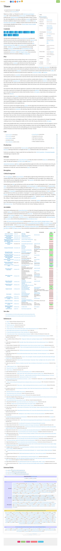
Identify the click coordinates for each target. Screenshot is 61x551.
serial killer (18, 74)
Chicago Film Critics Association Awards (9, 252)
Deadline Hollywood (12, 398)
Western (51, 518)
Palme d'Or (32, 40)
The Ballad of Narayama (35, 496)
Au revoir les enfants (43, 517)
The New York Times (9, 204)
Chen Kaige (10, 217)
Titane (7, 472)
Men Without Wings (15, 484)
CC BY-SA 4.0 (30, 534)
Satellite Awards (9, 308)
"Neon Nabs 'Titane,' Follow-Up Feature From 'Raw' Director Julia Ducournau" (32, 342)
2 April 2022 (16, 308)
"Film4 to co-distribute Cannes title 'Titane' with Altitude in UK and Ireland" (29, 363)
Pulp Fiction (42, 499)
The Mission (19, 497)
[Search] (22, 1)
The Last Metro (50, 516)
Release (16, 32)
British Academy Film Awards (9, 298)
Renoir (51, 521)
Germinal (29, 518)
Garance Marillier (50, 28)
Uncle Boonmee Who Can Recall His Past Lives (42, 503)
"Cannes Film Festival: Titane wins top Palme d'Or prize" (16, 400)
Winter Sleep (31, 504)
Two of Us (41, 522)
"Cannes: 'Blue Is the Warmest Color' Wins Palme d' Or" (25, 401)
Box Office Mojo (12, 325)
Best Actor (23, 248)
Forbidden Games (23, 512)
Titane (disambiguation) (15, 11)
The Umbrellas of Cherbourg (50, 489)
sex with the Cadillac (37, 72)
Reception (20, 32)
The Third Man (15, 487)
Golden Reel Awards (9, 300)
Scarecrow (18, 493)
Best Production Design (26, 289)
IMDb (10, 470)
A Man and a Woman (48, 513)
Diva (55, 516)
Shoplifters (53, 504)
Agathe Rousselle (50, 27)
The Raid (19, 528)
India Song (13, 516)
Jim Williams (49, 35)
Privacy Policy (40, 541)
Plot (4, 32)
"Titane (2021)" (9, 368)
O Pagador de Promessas (34, 489)
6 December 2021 (17, 241)
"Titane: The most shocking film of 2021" (24, 371)
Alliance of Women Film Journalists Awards (8, 263)
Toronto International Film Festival (9, 236)
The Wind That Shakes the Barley (47, 502)
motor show (46, 67)
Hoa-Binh (24, 514)
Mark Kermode (43, 187)
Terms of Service (34, 541)
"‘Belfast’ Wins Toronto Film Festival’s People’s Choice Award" (21, 403)
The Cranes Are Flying (44, 488)
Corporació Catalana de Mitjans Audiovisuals (44, 450)
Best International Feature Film (33, 223)
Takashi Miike (51, 186)
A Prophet (23, 521)
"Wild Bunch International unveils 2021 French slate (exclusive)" (30, 350)
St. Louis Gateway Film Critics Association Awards (8, 257)
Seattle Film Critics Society (8, 276)
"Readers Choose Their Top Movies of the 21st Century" (16, 395)
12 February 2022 (17, 288)
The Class (24, 503)
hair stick (19, 70)
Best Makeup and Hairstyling (27, 249)
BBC (13, 184)
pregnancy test (16, 80)
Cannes (52, 51)
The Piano (21, 215)
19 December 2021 (17, 257)
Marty (23, 488)
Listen (58, 1)
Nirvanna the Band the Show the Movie (36, 531)
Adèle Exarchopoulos (50, 217)
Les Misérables (36, 522)
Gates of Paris (35, 512)
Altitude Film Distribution (9, 164)
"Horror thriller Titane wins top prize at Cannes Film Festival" (17, 330)
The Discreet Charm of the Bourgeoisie (41, 514)
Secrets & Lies (54, 499)
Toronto (28, 161)
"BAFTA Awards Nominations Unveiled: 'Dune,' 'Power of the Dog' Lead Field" (32, 453)
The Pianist (21, 502)
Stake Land (14, 528)
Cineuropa (42, 345)
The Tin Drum (43, 495)
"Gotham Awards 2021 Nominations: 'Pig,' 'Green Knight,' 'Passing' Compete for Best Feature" (33, 407)
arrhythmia (18, 109)
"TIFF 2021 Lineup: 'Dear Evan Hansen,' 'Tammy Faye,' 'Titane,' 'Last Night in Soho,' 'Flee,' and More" (34, 359)
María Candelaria (51, 483)
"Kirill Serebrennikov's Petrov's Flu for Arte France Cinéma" (30, 345)
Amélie (28, 519)
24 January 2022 (16, 281)
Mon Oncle (40, 512)
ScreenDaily (43, 423)
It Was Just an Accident (36, 523)
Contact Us (23, 541)
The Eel (16, 500)
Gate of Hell (17, 488)
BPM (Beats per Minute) (21, 522)
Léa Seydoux (8, 218)
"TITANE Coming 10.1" (10, 366)
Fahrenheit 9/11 (32, 502)
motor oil (45, 79)
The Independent (12, 191)
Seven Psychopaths (25, 528)
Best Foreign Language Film (26, 241)
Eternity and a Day (28, 500)
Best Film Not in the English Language (26, 283)
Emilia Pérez (29, 523)
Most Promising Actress (26, 48)
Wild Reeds (34, 518)
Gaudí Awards (8, 296)
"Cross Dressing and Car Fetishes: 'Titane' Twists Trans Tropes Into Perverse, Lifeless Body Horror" (33, 388)
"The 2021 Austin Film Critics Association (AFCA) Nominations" (28, 438)
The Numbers (12, 326)
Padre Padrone (20, 495)
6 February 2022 (16, 284)
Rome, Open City (45, 484)
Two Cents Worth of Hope (46, 487)
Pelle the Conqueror (35, 497)
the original (51, 416)
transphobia (33, 198)
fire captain (37, 92)
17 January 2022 (16, 275)
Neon (29, 149)
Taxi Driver (14, 495)
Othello (39, 487)
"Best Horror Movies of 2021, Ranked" (12, 391)
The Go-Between (29, 492)
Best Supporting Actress (26, 287)
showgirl (40, 67)
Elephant (26, 502)
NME (49, 191)
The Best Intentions (21, 499)
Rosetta (35, 500)
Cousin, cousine (20, 516)
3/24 (35, 450)
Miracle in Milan (29, 487)
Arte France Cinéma (50, 40)
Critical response (27, 32)
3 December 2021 (17, 239)
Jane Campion (11, 215)
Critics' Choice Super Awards (9, 304)
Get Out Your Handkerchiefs (35, 516)
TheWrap (34, 403)
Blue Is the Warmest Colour (32, 218)
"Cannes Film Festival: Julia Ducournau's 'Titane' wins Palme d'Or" (18, 332)
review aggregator (9, 176)
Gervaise (29, 512)
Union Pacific (14, 483)
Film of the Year (24, 284)
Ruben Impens (36, 288)
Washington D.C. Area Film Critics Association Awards (8, 241)
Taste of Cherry (21, 500)
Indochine (24, 518)
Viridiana (27, 489)
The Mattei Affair (36, 492)
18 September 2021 (17, 235)
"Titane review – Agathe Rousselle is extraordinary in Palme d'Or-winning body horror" (34, 375)
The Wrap (45, 436)
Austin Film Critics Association (8, 269)
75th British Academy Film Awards (18, 50)
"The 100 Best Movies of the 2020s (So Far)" (13, 393)
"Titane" (7, 321)
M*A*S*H (23, 492)
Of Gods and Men (30, 521)
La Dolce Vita (14, 489)
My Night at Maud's (18, 514)
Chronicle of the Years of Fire (34, 493)
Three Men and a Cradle (29, 517)
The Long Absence (21, 489)
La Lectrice (50, 517)
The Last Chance (36, 483)
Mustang (11, 522)
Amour (16, 504)
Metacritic (31, 180)
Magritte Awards (9, 288)
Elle (15, 522)
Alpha (33, 478)
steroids (26, 105)
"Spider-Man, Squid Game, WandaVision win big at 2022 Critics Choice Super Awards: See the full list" (33, 458)
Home (19, 541)
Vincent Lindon (49, 25)
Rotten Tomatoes (19, 176)
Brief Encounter (30, 483)
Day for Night (51, 514)
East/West (14, 519)
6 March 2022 (16, 296)
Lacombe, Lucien (7, 516)
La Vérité (52, 512)
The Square (48, 504)
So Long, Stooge (22, 517)
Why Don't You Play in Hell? (34, 528)
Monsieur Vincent (7, 512)
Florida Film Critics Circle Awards (9, 260)
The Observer (36, 187)
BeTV (48, 43)
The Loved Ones (7, 528)
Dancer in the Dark (41, 500)
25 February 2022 (17, 294)
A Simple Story (43, 516)
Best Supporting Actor (25, 255)
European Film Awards (8, 247)
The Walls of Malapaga (15, 512)
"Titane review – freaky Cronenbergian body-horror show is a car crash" (29, 385)
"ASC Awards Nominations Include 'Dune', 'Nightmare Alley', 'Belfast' (30, 461)
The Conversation (25, 493)
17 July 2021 (16, 233)
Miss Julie (35, 487)
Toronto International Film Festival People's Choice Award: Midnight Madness (30, 526)
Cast (7, 32)
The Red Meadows (37, 484)
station (16, 96)
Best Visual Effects (25, 295)
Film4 (18, 164)
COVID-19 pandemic (40, 152)
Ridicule (46, 518)
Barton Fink (14, 499)
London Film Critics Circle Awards (9, 285)
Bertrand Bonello (35, 134)
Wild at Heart (51, 497)
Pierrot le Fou (41, 513)
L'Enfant (38, 502)
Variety (5, 186)
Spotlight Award (24, 306)
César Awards (8, 294)
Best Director (10, 48)
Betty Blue (36, 517)
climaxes (45, 72)
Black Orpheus (51, 488)
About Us (28, 541)
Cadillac (52, 70)
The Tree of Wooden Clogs (28, 495)
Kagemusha (14, 496)
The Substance (26, 531)
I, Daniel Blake (42, 504)
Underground (48, 499)
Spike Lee (10, 212)
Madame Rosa (26, 516)
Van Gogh (19, 518)
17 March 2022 (16, 303)
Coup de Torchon (9, 517)
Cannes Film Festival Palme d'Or (30, 481)
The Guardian (44, 385)
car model (28, 20)
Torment (51, 484)
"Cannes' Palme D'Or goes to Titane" (23, 405)
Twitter (15, 366)
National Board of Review (9, 239)
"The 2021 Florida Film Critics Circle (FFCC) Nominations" (28, 431)
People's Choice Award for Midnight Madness (40, 221)
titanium (28, 19)
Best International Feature (26, 237)
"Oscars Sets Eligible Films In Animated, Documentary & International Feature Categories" (34, 335)
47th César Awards (15, 46)
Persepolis (12, 521)
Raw (34, 196)
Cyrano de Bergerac (13, 518)
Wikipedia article (35, 533)
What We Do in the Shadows (45, 528)
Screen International (45, 350)
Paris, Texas (42, 496)
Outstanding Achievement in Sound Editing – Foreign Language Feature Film (28, 300)
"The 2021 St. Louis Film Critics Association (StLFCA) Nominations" (29, 429)
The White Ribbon (31, 503)
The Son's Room (15, 502)
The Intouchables (44, 521)
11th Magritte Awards (23, 52)
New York (19, 161)
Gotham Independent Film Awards (9, 238)
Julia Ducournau (49, 19)
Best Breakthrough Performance (27, 243)
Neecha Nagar (23, 484)
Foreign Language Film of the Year (27, 285)
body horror (25, 14)
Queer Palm (24, 234)
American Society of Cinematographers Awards (9, 306)
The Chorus (43, 519)
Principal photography (50, 152)
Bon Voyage (38, 519)
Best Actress (24, 247)
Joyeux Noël (49, 519)
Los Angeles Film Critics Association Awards (8, 255)
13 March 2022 (16, 298)
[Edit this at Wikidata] (18, 470)
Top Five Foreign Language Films (27, 239)
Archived (44, 378)
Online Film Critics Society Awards (8, 281)
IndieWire (43, 196)
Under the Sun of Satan (26, 497)
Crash (36, 186)
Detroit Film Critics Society (8, 244)
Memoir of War (29, 522)
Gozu (5, 187)
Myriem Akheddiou (9, 141)
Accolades (32, 32)
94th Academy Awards (22, 45)
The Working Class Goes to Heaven (46, 492)
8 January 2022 (16, 265)
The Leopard (42, 489)
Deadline (11, 448)
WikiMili (2, 1)
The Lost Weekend (44, 483)
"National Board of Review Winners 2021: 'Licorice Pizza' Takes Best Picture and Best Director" (33, 410)
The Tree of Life (53, 503)
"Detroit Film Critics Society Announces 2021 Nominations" (16, 416)
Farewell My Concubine (22, 217)
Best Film (23, 245)
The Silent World (28, 488)
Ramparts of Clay (30, 514)
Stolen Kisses (11, 514)
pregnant (37, 90)
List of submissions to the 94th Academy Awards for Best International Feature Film (20, 314)
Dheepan (36, 504)
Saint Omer (51, 522)
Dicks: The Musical (19, 531)
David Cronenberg (30, 186)
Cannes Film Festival (24, 38)
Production (11, 32)
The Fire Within (24, 513)
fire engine (49, 121)
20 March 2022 (16, 306)
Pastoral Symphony (30, 484)
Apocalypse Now (36, 495)
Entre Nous (15, 517)
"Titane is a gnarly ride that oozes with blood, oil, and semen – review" (18, 378)
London (23, 161)
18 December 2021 (17, 255)
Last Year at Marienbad (8, 513)
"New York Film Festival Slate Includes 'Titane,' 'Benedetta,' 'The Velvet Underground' (32, 353)
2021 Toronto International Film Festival (14, 221)
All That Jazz (49, 495)
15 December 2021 (17, 252)
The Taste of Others (21, 519)
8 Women (32, 519)
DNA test (12, 93)
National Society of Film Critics (8, 265)
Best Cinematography (25, 288)
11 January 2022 (16, 269)
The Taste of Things (22, 523)
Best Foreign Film (26, 53)
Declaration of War (37, 521)
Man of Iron (20, 496)
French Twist (40, 518)
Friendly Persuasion (35, 488)
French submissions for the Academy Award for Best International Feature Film (30, 510)
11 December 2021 (17, 247)
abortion (45, 80)
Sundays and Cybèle (17, 513)
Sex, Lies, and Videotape (43, 497)
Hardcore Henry (53, 528)
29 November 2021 (17, 237)
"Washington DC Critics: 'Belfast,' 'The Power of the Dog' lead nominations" (31, 413)
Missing (25, 496)
